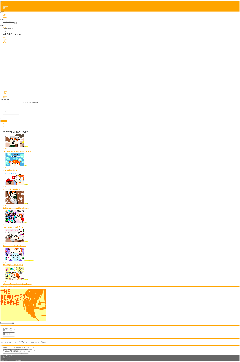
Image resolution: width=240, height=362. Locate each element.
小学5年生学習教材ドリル (8, 334)
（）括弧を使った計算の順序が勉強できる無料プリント (15, 349)
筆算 (34, 342)
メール (2, 116)
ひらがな (6, 342)
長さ (46, 342)
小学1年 (4, 7)
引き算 (19, 342)
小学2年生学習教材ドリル (8, 330)
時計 (27, 342)
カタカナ (10, 342)
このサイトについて (7, 355)
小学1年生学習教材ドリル (8, 329)
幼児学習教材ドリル (7, 328)
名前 (1, 113)
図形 (15, 342)
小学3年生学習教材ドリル (8, 332)
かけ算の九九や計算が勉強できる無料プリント (13, 351)
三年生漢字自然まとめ (5, 66)
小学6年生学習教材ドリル (8, 336)
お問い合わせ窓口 (7, 356)
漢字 (32, 342)
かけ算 (1, 342)
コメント (3, 111)
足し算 (40, 342)
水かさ (29, 342)
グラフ (14, 342)
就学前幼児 (5, 6)
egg (30, 349)
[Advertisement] (38, 55)
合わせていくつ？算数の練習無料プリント (12, 350)
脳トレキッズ (11, 360)
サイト (2, 118)
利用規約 (5, 357)
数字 (24, 342)
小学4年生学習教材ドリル (8, 333)
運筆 (44, 342)
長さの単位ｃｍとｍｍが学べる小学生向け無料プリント (15, 347)
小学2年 (4, 8)
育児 (36, 342)
